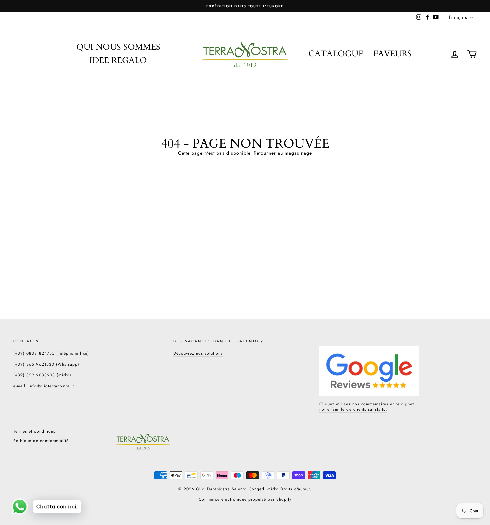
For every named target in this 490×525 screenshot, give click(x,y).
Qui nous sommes (118, 47)
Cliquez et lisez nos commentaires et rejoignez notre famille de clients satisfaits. (366, 406)
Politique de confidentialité (41, 440)
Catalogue (335, 53)
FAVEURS (392, 53)
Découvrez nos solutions (198, 353)
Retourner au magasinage (283, 153)
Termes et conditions (34, 431)
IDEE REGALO (118, 60)
